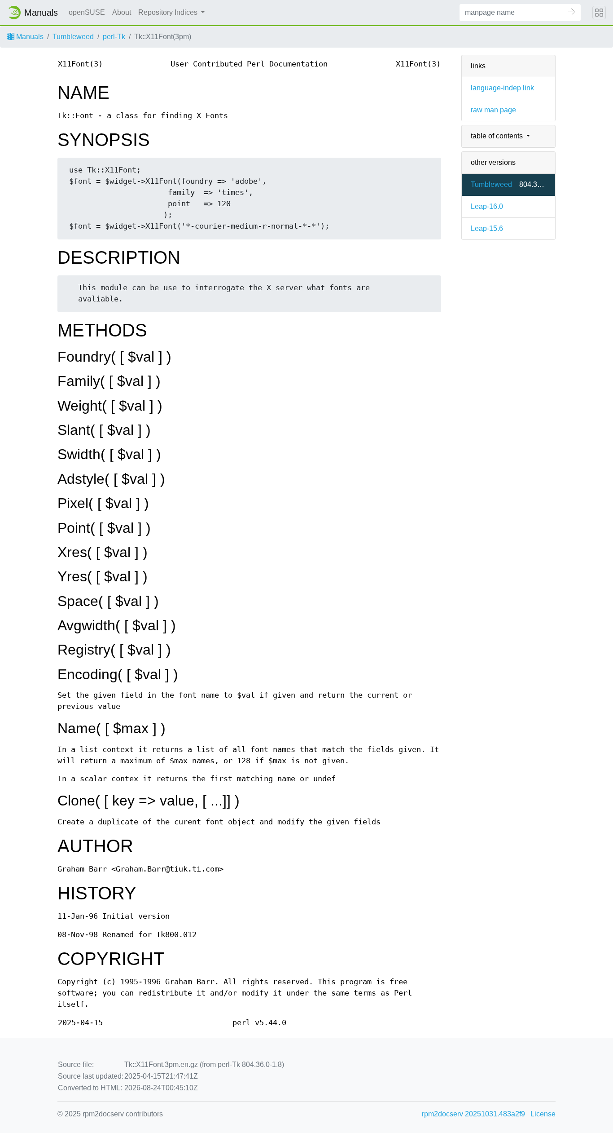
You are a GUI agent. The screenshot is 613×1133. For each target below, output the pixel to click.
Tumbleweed (73, 36)
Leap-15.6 (487, 228)
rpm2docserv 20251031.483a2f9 (473, 1114)
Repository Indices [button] (168, 12)
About (121, 12)
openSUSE (87, 12)
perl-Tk (114, 36)
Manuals (29, 36)
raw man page (493, 110)
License (543, 1114)
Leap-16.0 (487, 206)
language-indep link (502, 88)
